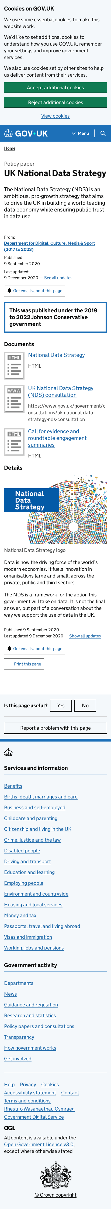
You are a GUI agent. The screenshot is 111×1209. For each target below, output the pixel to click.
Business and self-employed (34, 807)
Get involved (18, 1059)
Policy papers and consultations (39, 1026)
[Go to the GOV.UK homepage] (26, 133)
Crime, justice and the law (32, 840)
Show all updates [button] (85, 635)
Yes (64, 705)
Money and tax (20, 915)
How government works (30, 1048)
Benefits (13, 786)
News (10, 994)
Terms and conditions (27, 1101)
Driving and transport (27, 861)
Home (9, 148)
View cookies (55, 115)
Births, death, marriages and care (41, 797)
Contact (70, 1093)
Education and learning (29, 872)
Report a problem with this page (55, 728)
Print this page (27, 664)
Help (9, 1084)
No (89, 705)
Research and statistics (30, 1015)
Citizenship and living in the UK (37, 829)
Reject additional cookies (55, 102)
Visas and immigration (28, 937)
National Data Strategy (56, 354)
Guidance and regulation (31, 1005)
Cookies (50, 1084)
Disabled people (22, 851)
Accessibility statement (30, 1093)
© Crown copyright (55, 1195)
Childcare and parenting (30, 818)
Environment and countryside (36, 894)
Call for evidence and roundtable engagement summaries (57, 438)
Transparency (19, 1037)
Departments (18, 983)
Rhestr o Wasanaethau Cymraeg (39, 1109)
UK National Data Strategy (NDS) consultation (60, 391)
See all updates (58, 277)
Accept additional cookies (55, 87)
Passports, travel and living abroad (42, 926)
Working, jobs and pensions (34, 948)
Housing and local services (33, 904)
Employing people (23, 883)
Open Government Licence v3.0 (39, 1144)
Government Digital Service (34, 1117)
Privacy (28, 1084)
